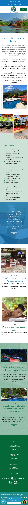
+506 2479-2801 (14, 460)
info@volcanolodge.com (14, 468)
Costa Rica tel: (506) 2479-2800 (14, 4)
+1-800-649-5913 (14, 464)
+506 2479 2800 (14, 455)
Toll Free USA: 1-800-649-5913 (14, 1)
